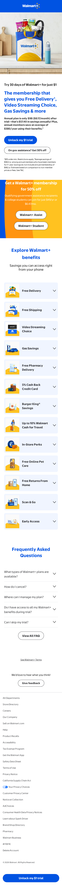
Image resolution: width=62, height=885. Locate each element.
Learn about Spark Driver (15, 818)
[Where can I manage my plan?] (54, 597)
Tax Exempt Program (13, 748)
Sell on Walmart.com (13, 723)
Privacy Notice (10, 774)
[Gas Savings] (54, 348)
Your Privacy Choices (19, 786)
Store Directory (10, 704)
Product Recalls (11, 736)
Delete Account (11, 850)
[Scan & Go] (54, 502)
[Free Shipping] (54, 310)
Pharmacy (8, 831)
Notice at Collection (13, 799)
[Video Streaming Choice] (54, 329)
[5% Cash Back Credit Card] (54, 387)
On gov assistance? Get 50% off (27, 150)
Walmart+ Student (31, 226)
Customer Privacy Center (15, 793)
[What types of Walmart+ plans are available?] (54, 574)
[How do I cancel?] (54, 586)
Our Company (10, 717)
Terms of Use (9, 767)
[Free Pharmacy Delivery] (54, 368)
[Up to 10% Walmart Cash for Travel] (54, 425)
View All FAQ (31, 636)
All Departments (11, 698)
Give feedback (31, 683)
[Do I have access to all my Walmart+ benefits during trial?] (54, 609)
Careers (7, 710)
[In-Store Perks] (54, 444)
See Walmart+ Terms (31, 659)
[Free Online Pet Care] (54, 464)
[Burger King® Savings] (54, 406)
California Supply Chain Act (17, 780)
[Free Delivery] (54, 291)
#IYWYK (7, 844)
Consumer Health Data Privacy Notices (22, 812)
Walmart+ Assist (31, 215)
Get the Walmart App (13, 755)
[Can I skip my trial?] (54, 622)
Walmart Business (12, 837)
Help (5, 729)
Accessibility (9, 742)
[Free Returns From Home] (54, 483)
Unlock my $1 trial (20, 140)
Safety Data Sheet (12, 761)
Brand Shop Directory (14, 825)
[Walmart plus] (31, 6)
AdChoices (8, 806)
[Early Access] (54, 521)
